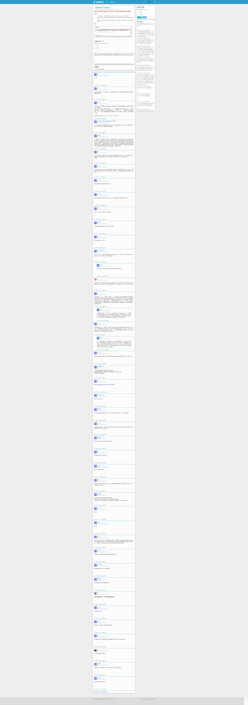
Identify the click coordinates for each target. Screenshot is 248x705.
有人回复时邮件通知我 (98, 69)
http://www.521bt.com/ (102, 455)
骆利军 (98, 621)
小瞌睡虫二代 (100, 437)
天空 (138, 67)
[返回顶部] (246, 703)
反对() (101, 85)
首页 (107, 2)
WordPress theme (146, 699)
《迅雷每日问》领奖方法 (102, 8)
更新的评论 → (105, 691)
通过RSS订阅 (154, 2)
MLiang (138, 95)
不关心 (141, 13)
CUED (154, 699)
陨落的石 (138, 48)
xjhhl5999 (99, 352)
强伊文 (113, 9)
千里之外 (138, 40)
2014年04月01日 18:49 (98, 9)
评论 (116, 9)
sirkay (98, 323)
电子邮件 (97, 48)
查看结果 (144, 17)
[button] (96, 54)
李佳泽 (138, 87)
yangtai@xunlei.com (98, 611)
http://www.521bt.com (106, 384)
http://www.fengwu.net (98, 398)
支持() (97, 85)
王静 (96, 41)
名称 (98, 45)
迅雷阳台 (98, 2)
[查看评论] (246, 699)
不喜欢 (141, 14)
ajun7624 (99, 550)
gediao (98, 607)
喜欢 (141, 11)
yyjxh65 (138, 24)
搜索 (151, 2)
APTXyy (138, 59)
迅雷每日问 (112, 2)
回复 (105, 85)
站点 (98, 50)
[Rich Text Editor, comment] (114, 59)
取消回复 (102, 41)
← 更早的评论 (96, 691)
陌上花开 (138, 75)
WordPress (112, 699)
